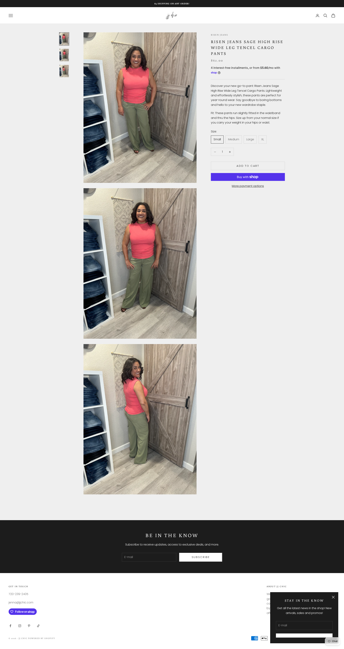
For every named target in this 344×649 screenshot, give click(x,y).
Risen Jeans (219, 34)
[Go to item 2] (64, 55)
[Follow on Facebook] (10, 626)
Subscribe (201, 557)
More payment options (248, 186)
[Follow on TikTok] (38, 626)
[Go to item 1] (64, 39)
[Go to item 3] (64, 71)
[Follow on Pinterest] (29, 626)
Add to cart (247, 166)
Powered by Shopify (41, 638)
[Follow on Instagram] (20, 626)
